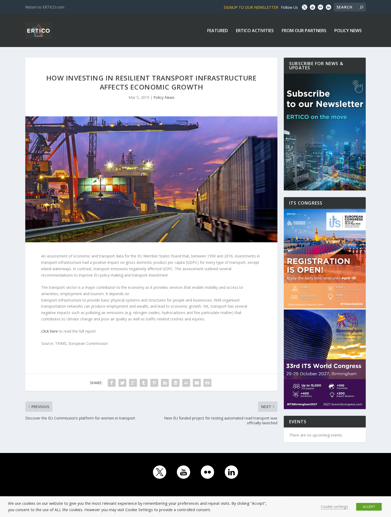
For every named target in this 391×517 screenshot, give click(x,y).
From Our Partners (304, 30)
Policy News (348, 30)
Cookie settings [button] (334, 506)
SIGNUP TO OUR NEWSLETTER (251, 7)
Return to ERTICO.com (44, 7)
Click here (49, 331)
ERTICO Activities (255, 30)
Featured (217, 30)
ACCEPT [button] (369, 506)
